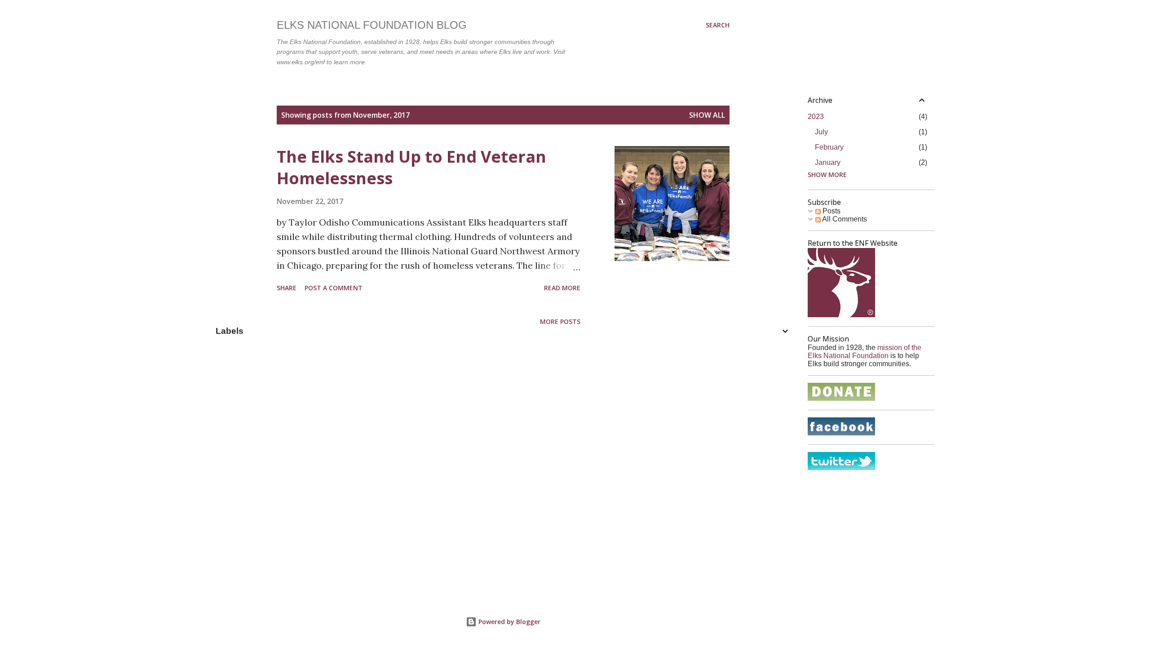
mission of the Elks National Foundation (864, 351)
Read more (562, 288)
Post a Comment (334, 288)
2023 (816, 116)
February (829, 147)
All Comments (844, 219)
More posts (560, 321)
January (827, 162)
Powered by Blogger (508, 621)
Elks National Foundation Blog (372, 25)
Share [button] (286, 288)
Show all (707, 115)
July (821, 132)
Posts (830, 211)
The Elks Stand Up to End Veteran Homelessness (411, 167)
